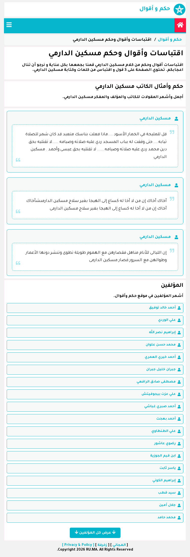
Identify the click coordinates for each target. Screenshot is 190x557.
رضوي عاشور (165, 443)
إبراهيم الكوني (164, 480)
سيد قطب (167, 493)
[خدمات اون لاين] (180, 25)
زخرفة (102, 545)
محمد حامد (167, 517)
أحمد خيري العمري (160, 357)
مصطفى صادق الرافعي (156, 382)
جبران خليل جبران (161, 369)
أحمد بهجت (166, 419)
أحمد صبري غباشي (160, 406)
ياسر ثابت (168, 468)
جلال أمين (167, 505)
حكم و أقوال (170, 40)
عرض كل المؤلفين (95, 533)
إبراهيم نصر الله (162, 332)
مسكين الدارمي (155, 118)
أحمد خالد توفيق (162, 308)
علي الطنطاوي (163, 431)
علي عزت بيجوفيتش (159, 394)
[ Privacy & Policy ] (78, 545)
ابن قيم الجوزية (163, 456)
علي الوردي (167, 320)
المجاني (119, 545)
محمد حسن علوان (161, 345)
